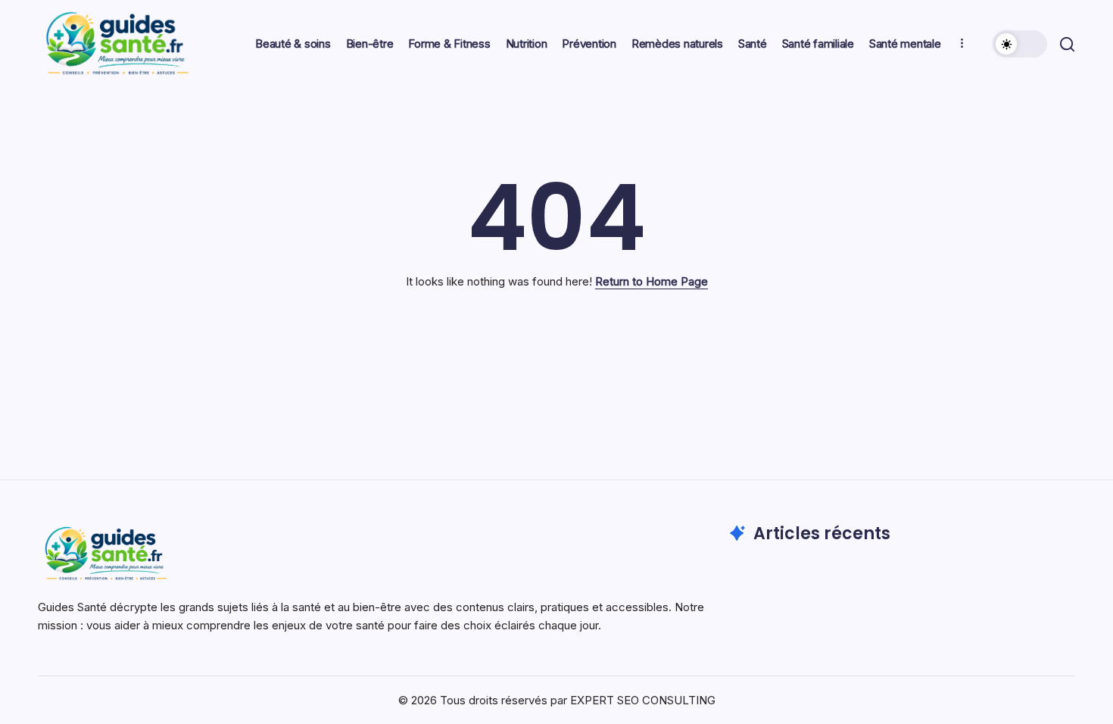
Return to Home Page (651, 281)
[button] (1020, 44)
